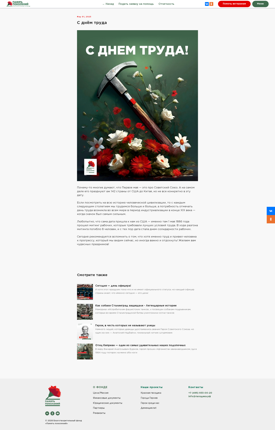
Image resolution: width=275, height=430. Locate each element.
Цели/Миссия (100, 393)
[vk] (47, 413)
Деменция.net (148, 408)
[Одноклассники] (211, 4)
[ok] (52, 413)
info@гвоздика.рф (199, 396)
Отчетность (166, 4)
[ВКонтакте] (207, 4)
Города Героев (149, 398)
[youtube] (58, 413)
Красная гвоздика (151, 393)
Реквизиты (99, 413)
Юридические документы (107, 403)
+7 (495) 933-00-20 (200, 393)
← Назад (108, 4)
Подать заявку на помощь (136, 4)
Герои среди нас (150, 403)
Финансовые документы (106, 398)
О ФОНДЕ (100, 387)
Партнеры (99, 408)
